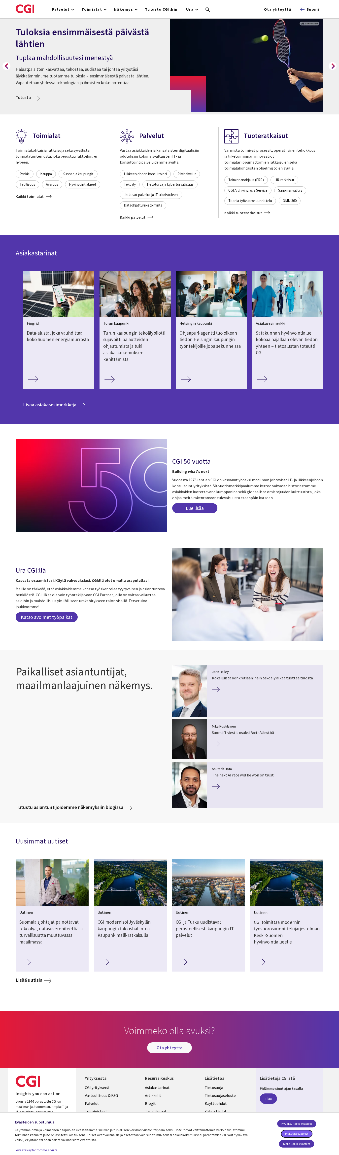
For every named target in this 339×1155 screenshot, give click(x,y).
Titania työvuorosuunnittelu (250, 200)
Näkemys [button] (123, 9)
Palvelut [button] (60, 9)
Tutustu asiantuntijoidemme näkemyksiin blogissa (69, 807)
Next (333, 66)
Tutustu (28, 97)
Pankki (25, 174)
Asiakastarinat (157, 1087)
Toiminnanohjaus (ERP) (246, 179)
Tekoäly (130, 184)
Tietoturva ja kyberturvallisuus (170, 184)
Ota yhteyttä (277, 9)
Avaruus (52, 184)
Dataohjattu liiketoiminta (143, 205)
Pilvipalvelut (186, 174)
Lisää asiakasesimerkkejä (54, 404)
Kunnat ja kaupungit (78, 174)
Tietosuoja (214, 1087)
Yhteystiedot (216, 1111)
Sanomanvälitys (290, 190)
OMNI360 (290, 200)
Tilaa (268, 1098)
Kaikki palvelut (133, 217)
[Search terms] (208, 10)
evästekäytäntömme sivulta (37, 1150)
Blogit (150, 1103)
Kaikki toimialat (30, 196)
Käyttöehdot (216, 1103)
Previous (6, 66)
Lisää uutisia (29, 980)
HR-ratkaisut (284, 179)
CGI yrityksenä (97, 1087)
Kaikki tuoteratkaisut (243, 212)
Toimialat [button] (91, 9)
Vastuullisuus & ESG (101, 1095)
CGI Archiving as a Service (248, 190)
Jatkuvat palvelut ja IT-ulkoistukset (151, 194)
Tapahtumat (156, 1111)
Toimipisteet (96, 1111)
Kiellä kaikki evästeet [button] (296, 1144)
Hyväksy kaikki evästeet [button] (296, 1123)
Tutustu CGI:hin (161, 9)
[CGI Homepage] (25, 8)
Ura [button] (190, 9)
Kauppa (46, 174)
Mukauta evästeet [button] (296, 1133)
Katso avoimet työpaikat (46, 617)
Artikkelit (153, 1095)
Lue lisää (195, 508)
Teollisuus (27, 184)
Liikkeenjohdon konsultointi (145, 174)
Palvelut (92, 1103)
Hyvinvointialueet (82, 184)
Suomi (312, 9)
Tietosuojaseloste (220, 1095)
